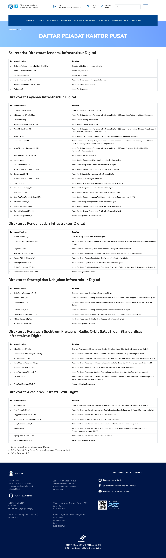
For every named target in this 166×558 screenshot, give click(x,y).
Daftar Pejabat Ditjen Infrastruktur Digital (30, 447)
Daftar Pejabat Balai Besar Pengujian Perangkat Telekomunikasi (40, 450)
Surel (107, 7)
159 (93, 7)
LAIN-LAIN (135, 20)
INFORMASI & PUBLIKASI (83, 20)
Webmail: (108, 5)
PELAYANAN (51, 20)
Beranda (12, 29)
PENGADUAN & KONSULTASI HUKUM (111, 20)
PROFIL (39, 20)
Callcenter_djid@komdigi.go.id (69, 7)
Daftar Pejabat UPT (20, 453)
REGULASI (65, 20)
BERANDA (30, 20)
